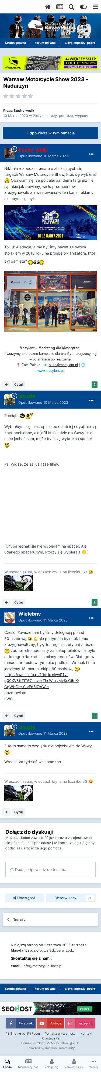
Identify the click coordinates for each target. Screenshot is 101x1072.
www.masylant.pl (50, 371)
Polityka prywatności (60, 1033)
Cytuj (18, 385)
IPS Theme (13, 1033)
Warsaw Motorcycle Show (41, 174)
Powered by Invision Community (50, 1048)
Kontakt (86, 1033)
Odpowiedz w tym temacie (51, 133)
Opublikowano (43, 156)
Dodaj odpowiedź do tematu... (41, 869)
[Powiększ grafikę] (50, 222)
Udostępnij (26, 898)
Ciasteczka (50, 1038)
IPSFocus (33, 1033)
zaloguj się (79, 843)
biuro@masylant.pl (63, 365)
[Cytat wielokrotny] (6, 384)
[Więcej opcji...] (91, 154)
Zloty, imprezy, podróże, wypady (60, 115)
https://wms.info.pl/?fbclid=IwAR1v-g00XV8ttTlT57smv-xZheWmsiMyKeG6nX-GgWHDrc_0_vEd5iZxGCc (41, 680)
